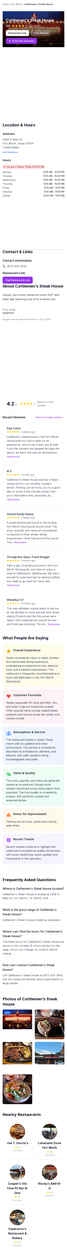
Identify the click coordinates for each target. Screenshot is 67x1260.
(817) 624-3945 (17, 266)
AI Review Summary (21, 41)
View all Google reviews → (49, 417)
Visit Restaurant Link (17, 280)
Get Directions (10, 152)
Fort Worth (16, 4)
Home (6, 4)
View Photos (41, 33)
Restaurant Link (17, 33)
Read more (13, 456)
